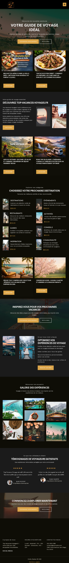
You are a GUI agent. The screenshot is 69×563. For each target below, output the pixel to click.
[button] (28, 41)
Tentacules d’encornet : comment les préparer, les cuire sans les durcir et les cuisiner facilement (49, 75)
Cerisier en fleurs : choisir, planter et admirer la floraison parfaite (49, 281)
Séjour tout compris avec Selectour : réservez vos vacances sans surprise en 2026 (17, 282)
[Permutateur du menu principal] (64, 4)
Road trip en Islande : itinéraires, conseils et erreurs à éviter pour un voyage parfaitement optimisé (50, 161)
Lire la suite (8, 85)
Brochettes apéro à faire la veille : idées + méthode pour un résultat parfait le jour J (16, 75)
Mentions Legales (34, 562)
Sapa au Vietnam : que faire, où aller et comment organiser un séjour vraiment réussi (17, 161)
